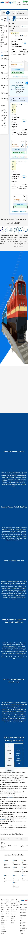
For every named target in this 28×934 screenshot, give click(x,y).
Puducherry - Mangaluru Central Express (16, 176)
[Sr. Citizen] (4, 59)
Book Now (17, 69)
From (3, 11)
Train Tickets (19, 3)
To (12, 11)
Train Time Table (2, 914)
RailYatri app (11, 789)
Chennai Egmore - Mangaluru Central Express (16, 42)
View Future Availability (19, 157)
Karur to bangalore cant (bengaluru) (7, 863)
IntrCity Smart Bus (18, 907)
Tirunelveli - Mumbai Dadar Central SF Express (16, 121)
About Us (13, 903)
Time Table (25, 42)
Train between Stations (3, 925)
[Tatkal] (1, 58)
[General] (1, 55)
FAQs (12, 909)
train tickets (10, 797)
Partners (13, 911)
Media (12, 922)
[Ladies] (4, 55)
